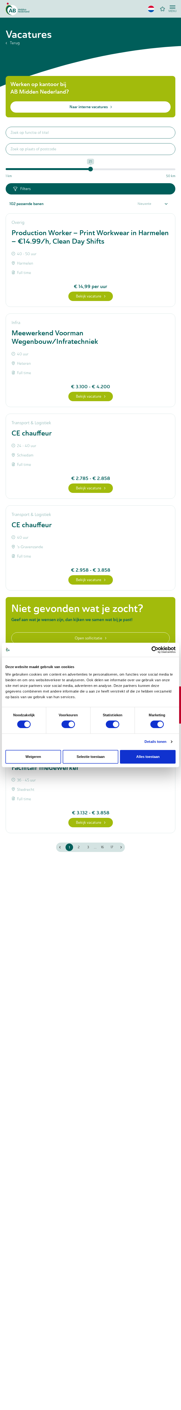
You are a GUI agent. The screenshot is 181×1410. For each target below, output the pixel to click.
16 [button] (102, 847)
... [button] (95, 847)
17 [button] (112, 847)
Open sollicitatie (88, 638)
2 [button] (79, 847)
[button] (151, 9)
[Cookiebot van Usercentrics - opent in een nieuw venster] (155, 649)
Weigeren (33, 757)
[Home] (17, 9)
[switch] (68, 724)
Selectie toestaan (91, 757)
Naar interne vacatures (89, 106)
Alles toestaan (148, 757)
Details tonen (155, 742)
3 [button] (88, 847)
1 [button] (69, 847)
